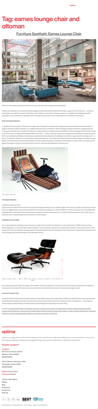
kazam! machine (46, 311)
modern (64, 311)
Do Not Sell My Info (42, 405)
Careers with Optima (9, 379)
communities (78, 5)
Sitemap (5, 392)
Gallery (4, 382)
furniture (23, 311)
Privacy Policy (27, 405)
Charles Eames (61, 308)
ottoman (46, 313)
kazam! (38, 311)
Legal (34, 405)
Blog (3, 384)
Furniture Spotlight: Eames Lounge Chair (49, 33)
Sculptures (6, 387)
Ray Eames (53, 313)
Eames (69, 308)
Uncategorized (14, 308)
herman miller (30, 311)
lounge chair (57, 311)
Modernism (84, 311)
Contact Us (6, 390)
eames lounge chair (79, 308)
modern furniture (73, 311)
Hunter (58, 38)
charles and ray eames (48, 308)
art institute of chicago (32, 308)
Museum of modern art (35, 313)
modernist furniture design (17, 313)
